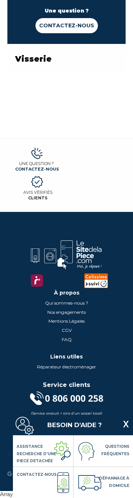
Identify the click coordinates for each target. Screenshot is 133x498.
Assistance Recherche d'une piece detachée (36, 453)
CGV (67, 330)
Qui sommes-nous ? (66, 303)
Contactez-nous (66, 25)
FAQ (67, 339)
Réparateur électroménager (66, 367)
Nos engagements (66, 312)
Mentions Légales (66, 321)
